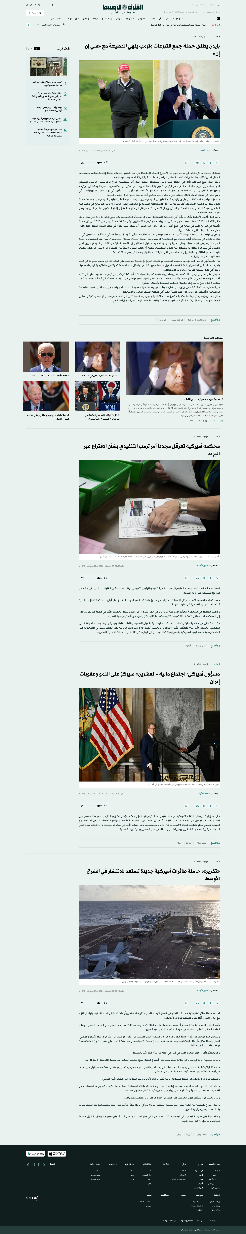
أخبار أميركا (201, 645)
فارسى (191, 5)
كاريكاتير (183, 1175)
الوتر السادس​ (146, 1175)
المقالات (183, 1171)
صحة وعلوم (130, 19)
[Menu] (218, 18)
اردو (197, 5)
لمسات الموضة (95, 1180)
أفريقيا (200, 1184)
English (212, 5)
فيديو (77, 19)
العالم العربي (216, 1171)
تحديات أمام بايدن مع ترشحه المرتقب (50, 375)
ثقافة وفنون (142, 19)
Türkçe (203, 5)
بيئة (133, 1180)
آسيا (201, 1180)
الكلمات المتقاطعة (145, 1202)
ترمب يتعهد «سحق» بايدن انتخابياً (202, 400)
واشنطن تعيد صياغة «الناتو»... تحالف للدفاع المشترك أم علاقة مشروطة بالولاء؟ (48, 132)
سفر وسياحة (95, 1175)
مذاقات (97, 1171)
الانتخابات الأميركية (197, 320)
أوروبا (201, 1175)
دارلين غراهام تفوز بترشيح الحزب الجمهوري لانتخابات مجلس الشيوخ (45, 120)
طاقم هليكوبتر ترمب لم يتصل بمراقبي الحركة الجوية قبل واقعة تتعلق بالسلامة (47, 96)
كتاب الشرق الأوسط (178, 1180)
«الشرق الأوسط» (203, 565)
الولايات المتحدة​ (200, 36)
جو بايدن (162, 320)
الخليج (215, 1175)
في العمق (86, 19)
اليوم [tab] (36, 49)
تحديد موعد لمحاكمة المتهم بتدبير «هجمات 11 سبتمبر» (46, 84)
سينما (149, 1180)
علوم (132, 1175)
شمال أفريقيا (212, 1180)
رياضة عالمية (216, 1210)
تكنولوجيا (119, 19)
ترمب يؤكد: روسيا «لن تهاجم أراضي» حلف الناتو (49, 109)
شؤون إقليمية (215, 1188)
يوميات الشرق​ (107, 19)
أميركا (188, 645)
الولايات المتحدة (197, 1171)
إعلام (149, 1184)
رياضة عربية (215, 1206)
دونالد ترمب (177, 320)
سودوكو (148, 1206)
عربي (218, 5)
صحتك (132, 1171)
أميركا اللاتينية (198, 1188)
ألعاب (59, 19)
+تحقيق (200, 1210)
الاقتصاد (152, 19)
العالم (167, 19)
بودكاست (68, 19)
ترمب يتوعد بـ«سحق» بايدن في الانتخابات (99, 375)
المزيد (52, 19)
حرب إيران (202, 843)
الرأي (161, 19)
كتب (149, 1171)
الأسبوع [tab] (30, 49)
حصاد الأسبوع (198, 1202)
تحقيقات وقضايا (197, 1206)
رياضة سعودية (215, 1202)
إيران (179, 843)
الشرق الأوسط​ (178, 19)
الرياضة (95, 19)
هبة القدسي (204, 150)
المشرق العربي (212, 1184)
